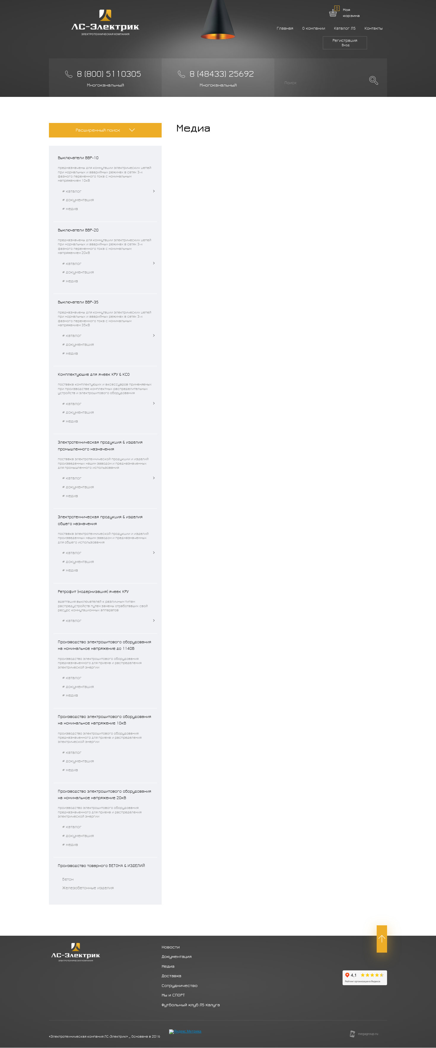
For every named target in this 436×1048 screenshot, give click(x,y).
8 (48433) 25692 (222, 74)
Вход (346, 45)
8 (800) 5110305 (109, 74)
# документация (78, 200)
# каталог (72, 191)
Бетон (68, 879)
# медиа (70, 209)
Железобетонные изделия (88, 888)
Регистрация (344, 41)
